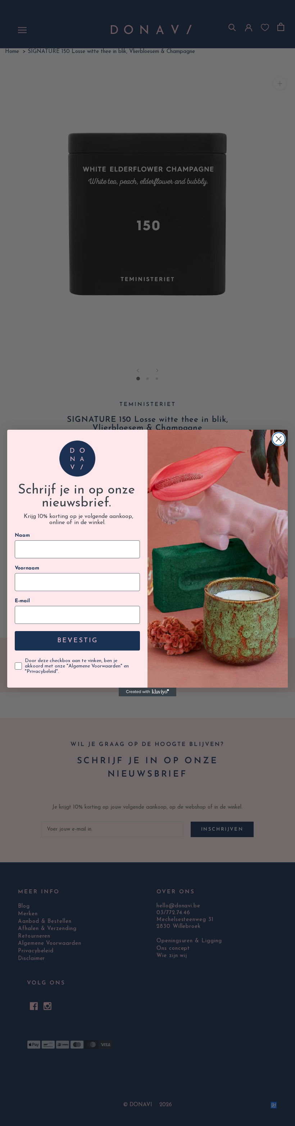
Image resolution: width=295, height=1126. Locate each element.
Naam (22, 535)
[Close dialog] (278, 439)
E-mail (22, 601)
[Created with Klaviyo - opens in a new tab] (147, 692)
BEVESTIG (77, 641)
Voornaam (27, 568)
